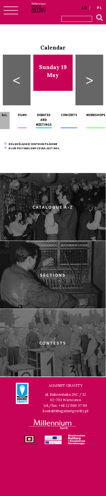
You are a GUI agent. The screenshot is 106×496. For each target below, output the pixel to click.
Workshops (95, 115)
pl (99, 7)
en (84, 7)
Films (22, 115)
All (4, 115)
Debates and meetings (44, 120)
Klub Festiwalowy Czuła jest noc (33, 148)
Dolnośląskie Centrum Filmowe (32, 144)
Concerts (69, 115)
